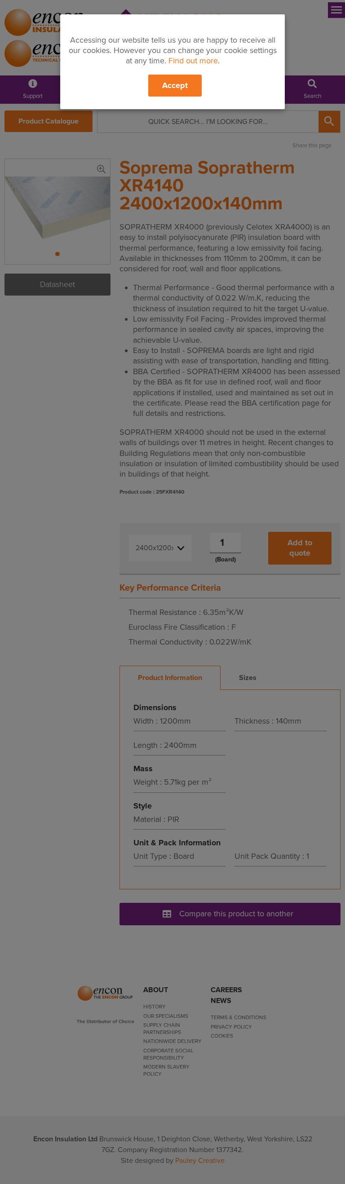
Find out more (193, 61)
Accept (175, 85)
